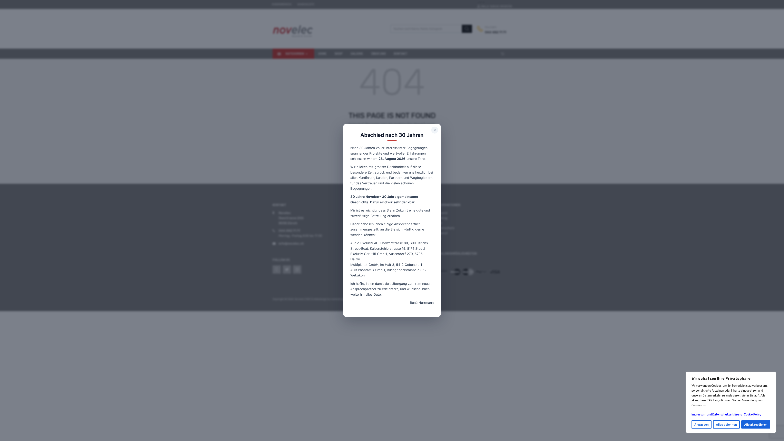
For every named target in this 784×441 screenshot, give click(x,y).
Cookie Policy (752, 414)
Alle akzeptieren (755, 425)
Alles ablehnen (726, 425)
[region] (731, 402)
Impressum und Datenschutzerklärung (717, 414)
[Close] (434, 130)
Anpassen (701, 425)
